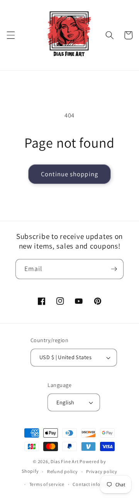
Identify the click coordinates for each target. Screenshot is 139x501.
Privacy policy (101, 471)
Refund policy (62, 471)
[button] (10, 35)
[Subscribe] (114, 269)
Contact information (95, 484)
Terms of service (46, 484)
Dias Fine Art (65, 461)
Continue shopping (69, 174)
